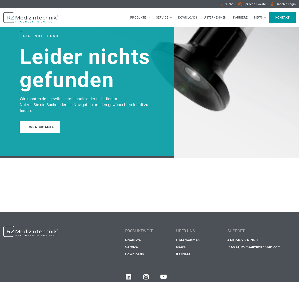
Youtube (163, 276)
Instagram (146, 276)
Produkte (133, 240)
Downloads (134, 254)
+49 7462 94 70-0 (242, 240)
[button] (226, 4)
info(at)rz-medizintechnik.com (254, 247)
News (181, 247)
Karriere (183, 254)
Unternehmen (188, 240)
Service (131, 247)
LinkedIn (128, 276)
